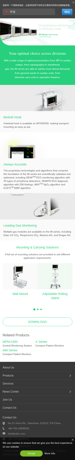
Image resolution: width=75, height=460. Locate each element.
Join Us (7, 399)
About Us (8, 367)
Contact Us (9, 407)
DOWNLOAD (37, 322)
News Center (11, 391)
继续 (67, 11)
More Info (49, 453)
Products (8, 375)
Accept (31, 453)
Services (8, 383)
